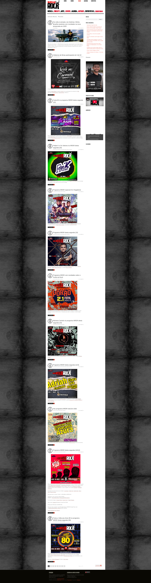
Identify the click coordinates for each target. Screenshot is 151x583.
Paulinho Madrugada (55, 559)
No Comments (81, 28)
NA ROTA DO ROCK (60, 578)
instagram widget (98, 565)
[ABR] (50, 190)
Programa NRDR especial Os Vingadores (67, 190)
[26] (50, 517)
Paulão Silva (71, 490)
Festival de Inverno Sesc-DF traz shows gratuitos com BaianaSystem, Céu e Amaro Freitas (94, 44)
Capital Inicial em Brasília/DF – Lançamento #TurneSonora (60, 485)
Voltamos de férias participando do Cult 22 (67, 55)
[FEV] (50, 56)
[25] (50, 320)
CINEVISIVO (59, 580)
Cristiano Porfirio (59, 500)
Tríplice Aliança (53, 91)
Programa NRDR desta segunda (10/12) (66, 450)
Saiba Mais (50, 49)
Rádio (66, 149)
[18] (50, 21)
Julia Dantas (66, 490)
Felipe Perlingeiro (71, 500)
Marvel (57, 224)
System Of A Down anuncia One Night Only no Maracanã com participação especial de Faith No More (95, 30)
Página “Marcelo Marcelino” (56, 267)
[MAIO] (50, 146)
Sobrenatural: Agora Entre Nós (92, 25)
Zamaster (75, 487)
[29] (50, 189)
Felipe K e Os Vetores (73, 181)
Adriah (76, 398)
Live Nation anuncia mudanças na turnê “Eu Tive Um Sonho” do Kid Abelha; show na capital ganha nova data (95, 40)
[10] (50, 99)
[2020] (50, 57)
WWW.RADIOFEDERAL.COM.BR (55, 508)
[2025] (50, 24)
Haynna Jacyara (53, 492)
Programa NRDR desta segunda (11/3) (66, 365)
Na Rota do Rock (55, 92)
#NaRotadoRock (67, 497)
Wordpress (79, 580)
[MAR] (50, 321)
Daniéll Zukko (76, 490)
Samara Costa (64, 500)
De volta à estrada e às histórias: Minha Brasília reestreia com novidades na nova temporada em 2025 (67, 24)
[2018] (50, 452)
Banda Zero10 (69, 135)
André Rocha (53, 136)
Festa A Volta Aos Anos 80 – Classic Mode (58, 554)
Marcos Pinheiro (69, 267)
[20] (50, 145)
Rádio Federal (69, 149)
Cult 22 (62, 91)
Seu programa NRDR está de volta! (65, 409)
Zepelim (54, 502)
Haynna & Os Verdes (76, 486)
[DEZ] (50, 451)
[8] (50, 275)
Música (59, 149)
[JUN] (50, 23)
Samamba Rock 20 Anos (68, 555)
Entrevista (56, 149)
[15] (50, 232)
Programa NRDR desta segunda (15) (65, 232)
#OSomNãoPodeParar (55, 497)
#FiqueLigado (62, 497)
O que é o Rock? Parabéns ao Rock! (93, 50)
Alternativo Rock (61, 92)
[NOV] (50, 519)
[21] (50, 54)
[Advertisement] (81, 6)
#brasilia (58, 510)
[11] (50, 364)
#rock (56, 510)
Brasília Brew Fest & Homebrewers (55, 486)
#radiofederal (52, 510)
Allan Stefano (66, 559)
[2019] (50, 102)
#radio (49, 510)
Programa (55, 28)
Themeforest (69, 580)
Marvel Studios (61, 224)
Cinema (55, 191)
